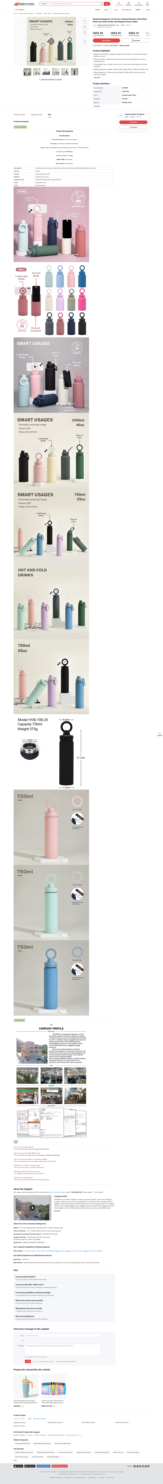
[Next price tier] (149, 33)
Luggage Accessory (19, 1422)
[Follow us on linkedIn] (148, 1466)
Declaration (101, 1477)
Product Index (113, 1472)
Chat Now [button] (137, 40)
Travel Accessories (30, 1251)
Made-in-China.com (73, 1474)
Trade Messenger (43, 1466)
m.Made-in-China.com (86, 1474)
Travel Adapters (98, 1251)
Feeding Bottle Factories (84, 1452)
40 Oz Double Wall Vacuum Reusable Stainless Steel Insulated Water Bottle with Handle (26, 1403)
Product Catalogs (40, 1418)
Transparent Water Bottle (22, 1443)
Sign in (147, 5)
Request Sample (125, 45)
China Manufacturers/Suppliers (66, 1472)
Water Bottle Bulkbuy (53, 1457)
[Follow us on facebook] (135, 1466)
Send (27, 1361)
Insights (121, 1472)
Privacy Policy (110, 1477)
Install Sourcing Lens (61, 1466)
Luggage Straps (59, 1251)
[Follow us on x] (137, 1466)
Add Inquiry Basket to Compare (51, 79)
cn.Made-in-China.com (99, 1474)
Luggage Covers (70, 1251)
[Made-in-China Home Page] (24, 4)
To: (23, 1341)
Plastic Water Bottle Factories (45, 1452)
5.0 (127, 117)
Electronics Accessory (121, 1422)
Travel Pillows (41, 1251)
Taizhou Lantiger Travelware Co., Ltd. (108, 25)
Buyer (106, 10)
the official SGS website (58, 1192)
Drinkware (39, 13)
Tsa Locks (78, 1251)
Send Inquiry (106, 40)
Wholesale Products (81, 1472)
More (15, 1460)
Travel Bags (50, 1251)
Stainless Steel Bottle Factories (24, 1452)
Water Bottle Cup (118, 1452)
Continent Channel (103, 1472)
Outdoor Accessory (19, 1426)
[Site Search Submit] (107, 4)
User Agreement (92, 1477)
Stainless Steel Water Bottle (61, 13)
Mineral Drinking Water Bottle (42, 1443)
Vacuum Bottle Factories (65, 1452)
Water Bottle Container (21, 1457)
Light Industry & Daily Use (26, 13)
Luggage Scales (88, 1251)
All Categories (20, 10)
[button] (101, 4)
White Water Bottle (37, 1457)
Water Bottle (47, 13)
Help (115, 10)
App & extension (126, 10)
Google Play (29, 1466)
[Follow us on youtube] (143, 1466)
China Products (53, 1472)
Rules (148, 10)
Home (15, 13)
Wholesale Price (93, 1472)
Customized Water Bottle (102, 1452)
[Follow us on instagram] (140, 1466)
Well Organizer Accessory (55, 1422)
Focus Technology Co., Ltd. (68, 1477)
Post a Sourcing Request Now (66, 1361)
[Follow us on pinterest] (146, 1466)
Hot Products (43, 1472)
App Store (18, 1466)
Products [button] (44, 4)
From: (22, 1336)
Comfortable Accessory (88, 1422)
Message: (21, 1346)
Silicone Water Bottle (133, 1452)
